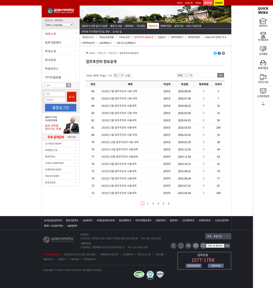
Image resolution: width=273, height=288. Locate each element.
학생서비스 (51, 68)
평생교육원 (50, 182)
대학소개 (50, 34)
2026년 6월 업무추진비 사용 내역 (119, 98)
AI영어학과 (161, 220)
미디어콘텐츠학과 (143, 220)
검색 (68, 85)
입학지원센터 (53, 42)
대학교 (180, 2)
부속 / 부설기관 (193, 26)
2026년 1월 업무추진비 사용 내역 (119, 134)
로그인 (72, 96)
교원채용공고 (105, 42)
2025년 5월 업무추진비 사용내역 (118, 192)
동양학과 (174, 220)
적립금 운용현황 (106, 37)
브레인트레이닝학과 (106, 220)
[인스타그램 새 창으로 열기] (181, 248)
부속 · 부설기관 (214, 236)
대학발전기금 (51, 150)
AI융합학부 (72, 225)
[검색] (221, 75)
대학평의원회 (194, 37)
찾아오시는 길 (144, 254)
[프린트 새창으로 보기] (223, 53)
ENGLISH (49, 20)
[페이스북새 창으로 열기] (173, 248)
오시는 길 (117, 31)
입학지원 (189, 2)
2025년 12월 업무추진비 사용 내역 (120, 142)
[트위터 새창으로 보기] (215, 53)
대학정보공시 (90, 259)
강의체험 (263, 54)
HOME (92, 53)
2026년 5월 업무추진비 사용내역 (118, 105)
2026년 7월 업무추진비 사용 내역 (119, 91)
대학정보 (129, 26)
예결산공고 (48, 259)
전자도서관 (263, 82)
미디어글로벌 (53, 77)
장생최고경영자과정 (54, 163)
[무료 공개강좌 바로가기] (60, 139)
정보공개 (153, 26)
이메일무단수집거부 (109, 254)
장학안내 (263, 26)
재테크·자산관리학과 (53, 225)
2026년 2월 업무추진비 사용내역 (118, 127)
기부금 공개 (124, 37)
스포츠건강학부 (222, 220)
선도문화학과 (188, 220)
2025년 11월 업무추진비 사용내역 (119, 149)
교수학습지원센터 (53, 143)
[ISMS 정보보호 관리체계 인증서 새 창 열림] (161, 272)
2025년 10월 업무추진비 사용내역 (119, 156)
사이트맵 (159, 254)
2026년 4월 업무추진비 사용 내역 (119, 112)
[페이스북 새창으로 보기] (219, 53)
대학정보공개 (88, 42)
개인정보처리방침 (51, 254)
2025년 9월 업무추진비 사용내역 (118, 163)
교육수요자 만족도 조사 (215, 37)
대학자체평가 (177, 37)
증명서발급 (263, 68)
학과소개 (50, 51)
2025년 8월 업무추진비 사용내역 (118, 171)
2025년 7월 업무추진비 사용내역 (118, 178)
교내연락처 (128, 254)
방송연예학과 (125, 220)
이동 (127, 75)
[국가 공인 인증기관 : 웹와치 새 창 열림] (140, 272)
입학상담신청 (194, 265)
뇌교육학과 (87, 220)
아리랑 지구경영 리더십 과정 (95, 31)
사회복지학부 (204, 220)
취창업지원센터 (52, 176)
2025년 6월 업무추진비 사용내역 (118, 185)
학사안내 (50, 60)
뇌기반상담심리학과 (53, 220)
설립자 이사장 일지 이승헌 (94, 26)
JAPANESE (58, 20)
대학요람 (75, 259)
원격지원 (208, 2)
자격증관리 (263, 40)
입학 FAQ (215, 265)
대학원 (198, 2)
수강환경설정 (263, 96)
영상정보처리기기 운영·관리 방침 (79, 254)
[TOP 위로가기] (263, 104)
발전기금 (178, 26)
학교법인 (141, 26)
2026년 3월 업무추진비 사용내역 (118, 120)
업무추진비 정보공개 (143, 37)
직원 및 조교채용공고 (126, 42)
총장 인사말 (116, 26)
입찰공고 (162, 37)
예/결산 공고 (88, 37)
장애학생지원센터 (53, 169)
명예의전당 (50, 156)
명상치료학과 (72, 220)
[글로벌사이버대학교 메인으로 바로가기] (60, 12)
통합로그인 (60, 107)
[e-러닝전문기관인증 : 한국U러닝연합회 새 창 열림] (151, 272)
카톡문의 (219, 2)
